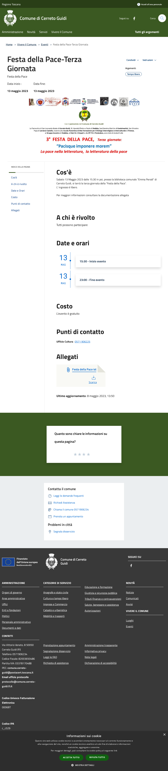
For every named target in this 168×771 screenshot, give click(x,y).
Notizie (130, 592)
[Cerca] (162, 18)
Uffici (5, 604)
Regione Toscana (11, 4)
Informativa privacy (95, 651)
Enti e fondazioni (11, 610)
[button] (84, 765)
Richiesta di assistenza (56, 663)
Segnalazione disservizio (56, 651)
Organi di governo (12, 592)
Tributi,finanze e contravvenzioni (103, 599)
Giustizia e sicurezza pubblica (101, 593)
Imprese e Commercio (55, 604)
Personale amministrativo (16, 622)
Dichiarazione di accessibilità (100, 663)
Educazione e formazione (98, 587)
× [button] (164, 734)
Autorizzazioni (93, 611)
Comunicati (132, 598)
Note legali (91, 657)
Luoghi (130, 620)
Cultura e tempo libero (55, 598)
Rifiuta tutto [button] (97, 757)
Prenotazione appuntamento (59, 645)
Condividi (131, 60)
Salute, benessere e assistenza (102, 605)
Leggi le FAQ (50, 657)
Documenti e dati (11, 628)
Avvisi (129, 604)
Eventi (44, 44)
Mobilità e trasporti (54, 616)
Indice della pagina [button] (20, 166)
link (115, 750)
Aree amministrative (13, 598)
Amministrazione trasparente (101, 645)
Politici (6, 616)
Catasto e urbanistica (55, 610)
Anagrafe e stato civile (55, 592)
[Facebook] (133, 18)
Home (9, 44)
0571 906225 (82, 342)
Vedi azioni (148, 60)
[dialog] (84, 751)
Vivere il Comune (27, 44)
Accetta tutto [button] (71, 757)
